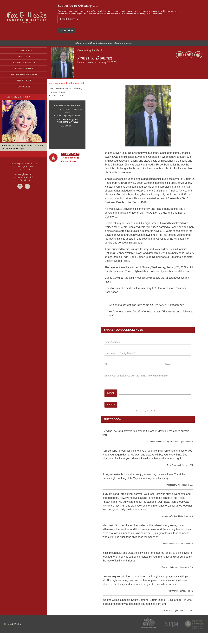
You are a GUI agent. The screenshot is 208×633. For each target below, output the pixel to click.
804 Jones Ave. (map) (67, 119)
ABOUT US (24, 56)
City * (107, 364)
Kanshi (156, 411)
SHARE (111, 404)
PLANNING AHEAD (24, 68)
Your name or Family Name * (119, 353)
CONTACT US (24, 86)
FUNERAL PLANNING (24, 62)
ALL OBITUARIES (24, 50)
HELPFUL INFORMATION (24, 74)
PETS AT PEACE (24, 80)
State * (168, 364)
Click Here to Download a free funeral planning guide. (104, 43)
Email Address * (113, 342)
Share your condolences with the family (136, 375)
